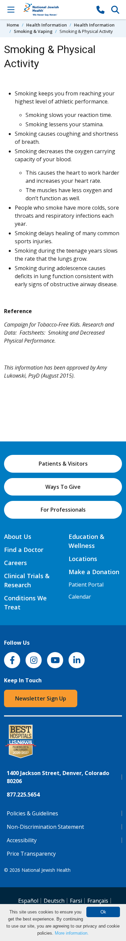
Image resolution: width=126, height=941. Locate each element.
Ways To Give (63, 486)
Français (97, 900)
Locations (83, 559)
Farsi (76, 900)
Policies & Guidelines (32, 813)
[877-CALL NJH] (100, 9)
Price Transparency (31, 853)
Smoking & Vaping (33, 31)
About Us (17, 536)
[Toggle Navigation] (10, 9)
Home (13, 25)
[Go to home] (55, 9)
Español (28, 900)
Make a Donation (94, 572)
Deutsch (54, 900)
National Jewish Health (46, 870)
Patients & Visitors (63, 463)
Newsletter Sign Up (40, 698)
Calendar (80, 596)
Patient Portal (86, 584)
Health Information (46, 25)
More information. (72, 933)
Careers (15, 563)
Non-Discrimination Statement (45, 826)
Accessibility (22, 840)
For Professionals (63, 509)
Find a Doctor (23, 550)
